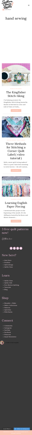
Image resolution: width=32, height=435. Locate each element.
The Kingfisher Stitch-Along (16, 94)
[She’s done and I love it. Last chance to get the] (8, 386)
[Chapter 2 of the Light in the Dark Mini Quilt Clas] (8, 395)
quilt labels (21, 140)
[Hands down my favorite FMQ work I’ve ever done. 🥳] (8, 377)
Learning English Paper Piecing (16, 204)
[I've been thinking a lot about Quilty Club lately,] (8, 350)
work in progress (16, 88)
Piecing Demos (11, 140)
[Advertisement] (16, 45)
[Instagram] (14, 248)
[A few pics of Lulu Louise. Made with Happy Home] (8, 368)
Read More (16, 110)
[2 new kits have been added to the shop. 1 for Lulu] (8, 421)
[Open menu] (28, 5)
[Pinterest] (17, 248)
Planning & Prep (16, 199)
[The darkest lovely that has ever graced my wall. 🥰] (8, 404)
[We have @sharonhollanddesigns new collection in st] (8, 359)
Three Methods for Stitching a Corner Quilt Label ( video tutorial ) (16, 151)
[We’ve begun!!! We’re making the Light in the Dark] (8, 413)
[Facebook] (11, 248)
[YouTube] (20, 248)
